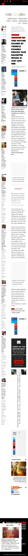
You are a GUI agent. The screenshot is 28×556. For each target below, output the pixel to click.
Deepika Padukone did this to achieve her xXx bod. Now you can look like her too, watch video (3, 391)
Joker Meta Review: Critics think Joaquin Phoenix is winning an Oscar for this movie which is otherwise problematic (3, 83)
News (22, 28)
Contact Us (24, 1)
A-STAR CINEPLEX (7, 554)
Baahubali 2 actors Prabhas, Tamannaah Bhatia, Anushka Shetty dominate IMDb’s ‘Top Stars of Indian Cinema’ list (3, 294)
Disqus (15, 489)
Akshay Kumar (15, 35)
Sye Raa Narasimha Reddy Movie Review (3, 134)
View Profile (14, 433)
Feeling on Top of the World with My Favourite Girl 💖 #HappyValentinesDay (18, 282)
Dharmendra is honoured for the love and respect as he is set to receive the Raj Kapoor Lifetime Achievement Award (3, 239)
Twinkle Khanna (14, 29)
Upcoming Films (22, 526)
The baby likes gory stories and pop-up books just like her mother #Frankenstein (18, 179)
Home (18, 522)
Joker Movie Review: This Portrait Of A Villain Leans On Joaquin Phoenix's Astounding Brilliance (3, 112)
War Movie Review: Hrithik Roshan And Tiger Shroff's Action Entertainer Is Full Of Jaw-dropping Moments (19, 479)
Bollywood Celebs (15, 28)
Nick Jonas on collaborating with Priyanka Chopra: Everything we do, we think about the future (3, 344)
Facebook (16, 492)
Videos (24, 524)
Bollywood (8, 522)
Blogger (16, 487)
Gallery (14, 522)
